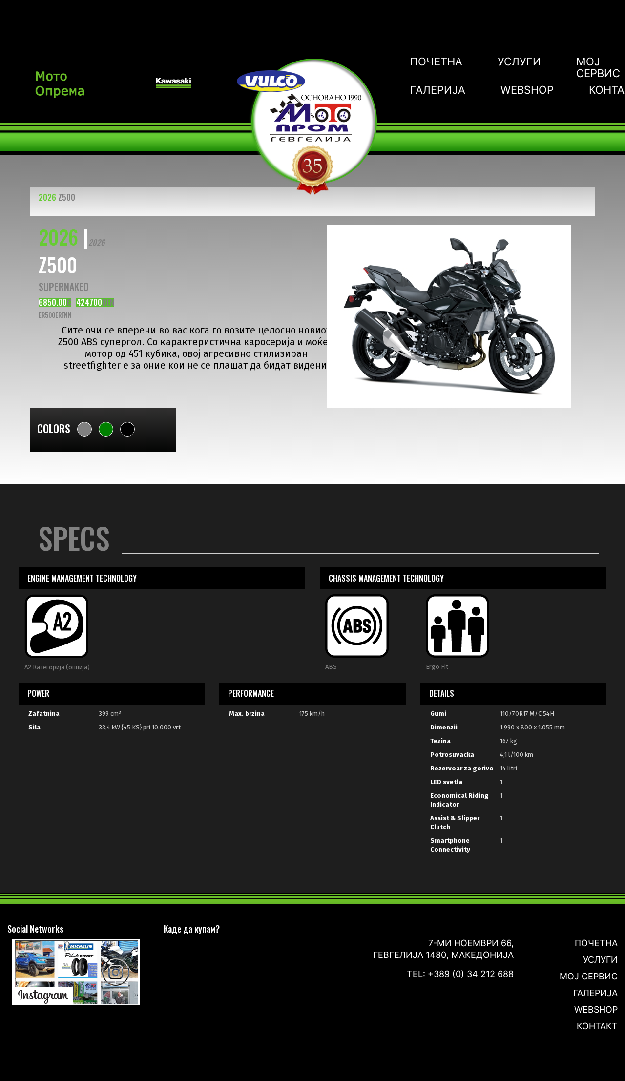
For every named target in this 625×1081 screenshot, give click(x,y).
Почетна (436, 62)
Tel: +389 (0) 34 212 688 (460, 974)
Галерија (437, 90)
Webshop (527, 90)
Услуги (519, 62)
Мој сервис (598, 67)
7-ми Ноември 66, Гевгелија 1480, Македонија (443, 949)
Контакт (597, 1026)
